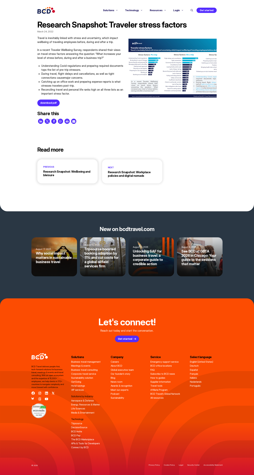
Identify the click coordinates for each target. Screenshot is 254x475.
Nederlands (196, 381)
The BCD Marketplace (82, 439)
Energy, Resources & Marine (85, 404)
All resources (157, 397)
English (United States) (201, 361)
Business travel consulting (84, 369)
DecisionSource (79, 427)
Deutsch (194, 365)
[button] (192, 10)
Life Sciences (78, 408)
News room (116, 381)
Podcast (115, 393)
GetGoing (76, 381)
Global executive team (122, 369)
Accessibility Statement (213, 465)
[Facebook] (33, 393)
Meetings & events (80, 365)
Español (194, 369)
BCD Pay (75, 435)
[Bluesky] (33, 399)
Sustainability (117, 397)
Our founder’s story (120, 373)
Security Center (193, 465)
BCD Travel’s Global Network (165, 393)
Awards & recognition (121, 385)
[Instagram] (39, 393)
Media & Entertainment (82, 412)
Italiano (193, 377)
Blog (113, 377)
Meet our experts (119, 389)
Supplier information (160, 381)
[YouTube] (46, 399)
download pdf (48, 102)
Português (195, 385)
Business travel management (86, 361)
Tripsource (76, 423)
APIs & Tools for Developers (85, 443)
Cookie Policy (169, 465)
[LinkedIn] (46, 393)
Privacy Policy (154, 465)
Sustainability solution (82, 377)
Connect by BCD (80, 447)
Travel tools (156, 385)
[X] (53, 393)
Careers (115, 361)
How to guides (157, 377)
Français (194, 373)
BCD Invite (76, 431)
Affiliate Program (159, 389)
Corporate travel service (83, 373)
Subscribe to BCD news (162, 373)
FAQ (152, 369)
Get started (206, 10)
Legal (181, 465)
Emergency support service (164, 361)
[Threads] (39, 399)
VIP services (77, 389)
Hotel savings (78, 385)
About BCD (116, 365)
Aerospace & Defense (82, 400)
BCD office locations (161, 365)
